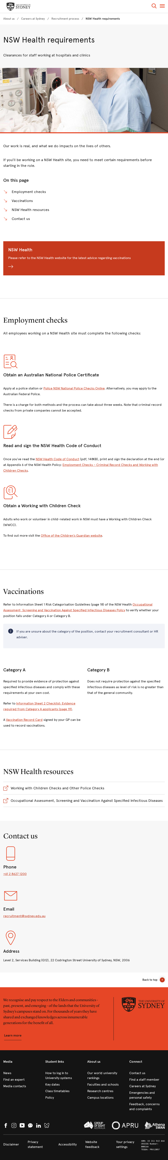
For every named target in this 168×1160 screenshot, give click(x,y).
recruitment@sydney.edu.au (24, 916)
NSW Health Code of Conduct (57, 459)
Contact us (21, 219)
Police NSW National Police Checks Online (73, 388)
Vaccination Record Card (24, 720)
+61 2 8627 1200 (15, 874)
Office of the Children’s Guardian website (71, 535)
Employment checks (29, 192)
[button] (154, 6)
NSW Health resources (30, 210)
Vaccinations (22, 201)
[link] (9, 18)
